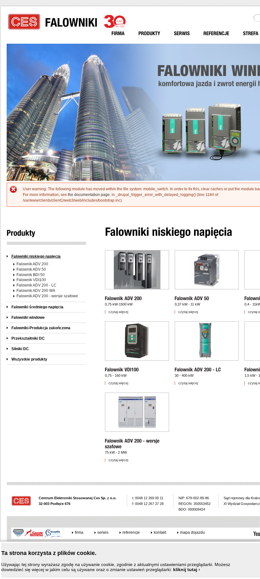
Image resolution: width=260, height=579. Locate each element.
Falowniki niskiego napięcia (36, 256)
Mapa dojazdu (192, 532)
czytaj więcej (118, 312)
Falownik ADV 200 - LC (36, 285)
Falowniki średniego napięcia (37, 307)
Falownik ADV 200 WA (35, 290)
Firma (79, 532)
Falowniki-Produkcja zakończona (40, 328)
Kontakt (160, 532)
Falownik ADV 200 (32, 264)
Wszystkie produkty (29, 359)
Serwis (102, 532)
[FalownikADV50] (192, 298)
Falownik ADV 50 (31, 269)
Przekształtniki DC (28, 338)
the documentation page (89, 194)
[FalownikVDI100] (122, 369)
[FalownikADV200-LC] (198, 369)
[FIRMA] (118, 33)
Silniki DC (20, 349)
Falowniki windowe (28, 317)
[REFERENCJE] (217, 33)
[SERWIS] (182, 33)
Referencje (131, 532)
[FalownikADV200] (124, 298)
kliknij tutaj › (186, 569)
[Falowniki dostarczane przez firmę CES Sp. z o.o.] (149, 33)
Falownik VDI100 (31, 280)
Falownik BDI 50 (30, 275)
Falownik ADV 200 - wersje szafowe (47, 296)
